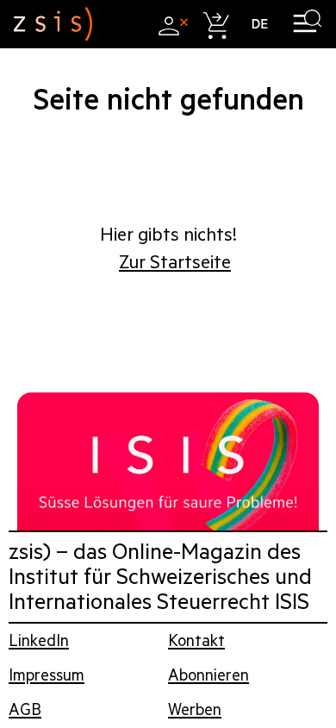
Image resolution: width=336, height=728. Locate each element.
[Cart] (215, 24)
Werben (194, 709)
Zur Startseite (175, 262)
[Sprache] (260, 24)
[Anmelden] (171, 24)
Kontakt (196, 640)
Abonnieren (208, 675)
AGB (25, 709)
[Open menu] (307, 24)
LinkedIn (39, 640)
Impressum (46, 675)
